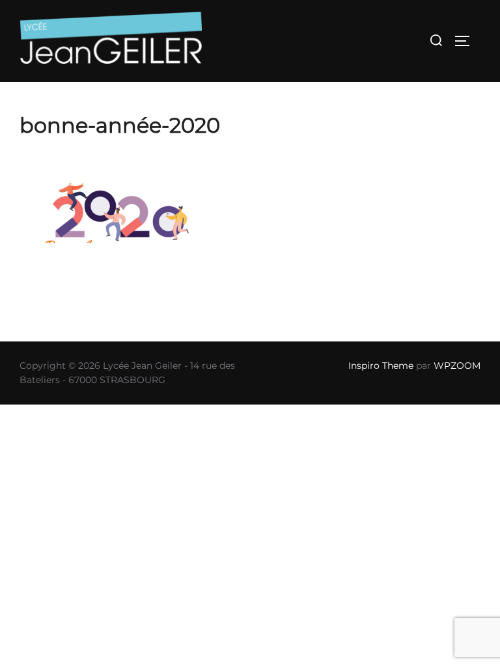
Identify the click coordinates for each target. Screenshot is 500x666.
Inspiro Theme (380, 365)
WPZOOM (457, 365)
